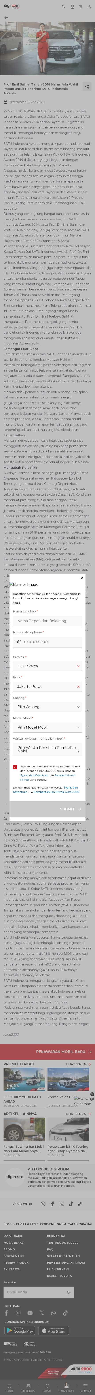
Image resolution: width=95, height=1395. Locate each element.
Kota (17, 677)
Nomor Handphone (28, 632)
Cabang (19, 697)
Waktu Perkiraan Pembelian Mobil (39, 738)
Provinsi (20, 657)
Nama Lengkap (25, 611)
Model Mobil (23, 718)
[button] (48, 578)
